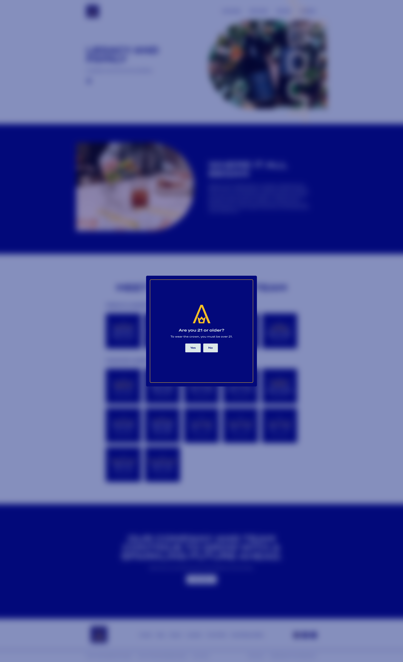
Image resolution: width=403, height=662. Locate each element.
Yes (193, 348)
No (210, 348)
